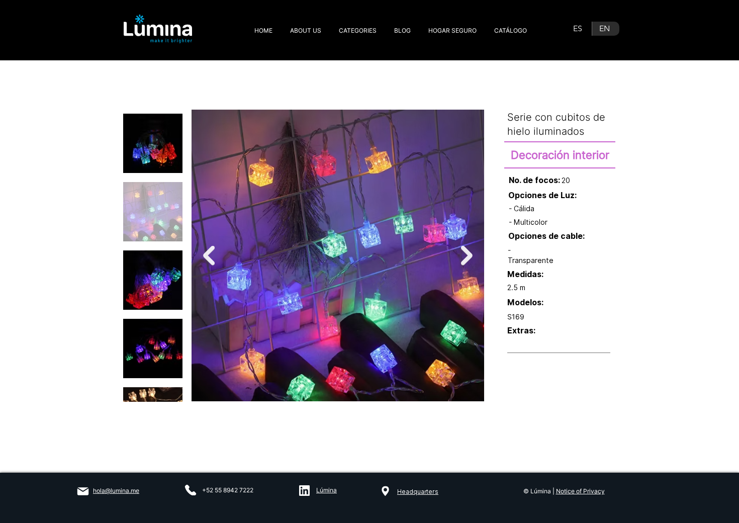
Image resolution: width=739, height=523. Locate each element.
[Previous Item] (209, 256)
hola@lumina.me (116, 490)
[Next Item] (467, 256)
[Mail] (82, 491)
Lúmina (326, 490)
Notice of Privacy (580, 491)
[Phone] (190, 490)
